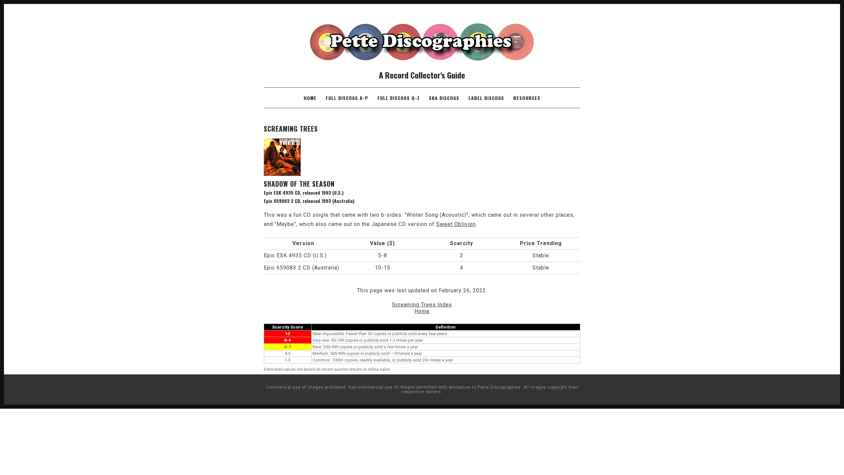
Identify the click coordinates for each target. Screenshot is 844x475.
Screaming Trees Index (422, 304)
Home (310, 97)
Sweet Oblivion (456, 224)
